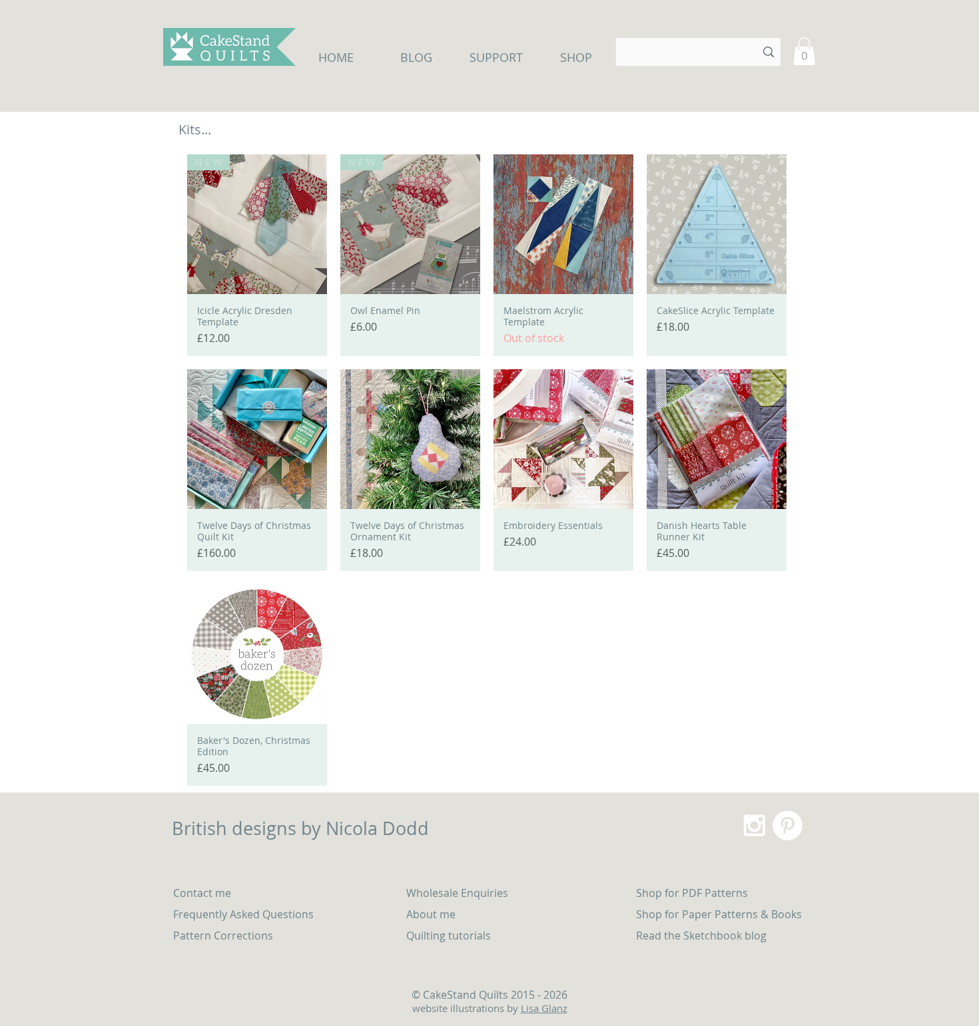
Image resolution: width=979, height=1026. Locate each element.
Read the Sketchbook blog (701, 935)
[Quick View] (563, 224)
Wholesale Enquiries (457, 893)
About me (431, 914)
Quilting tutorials (449, 935)
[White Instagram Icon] (754, 825)
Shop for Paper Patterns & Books (719, 914)
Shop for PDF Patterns (692, 893)
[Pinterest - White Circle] (788, 825)
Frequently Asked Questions (243, 914)
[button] (804, 51)
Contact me (202, 893)
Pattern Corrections (223, 935)
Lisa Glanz (544, 1008)
